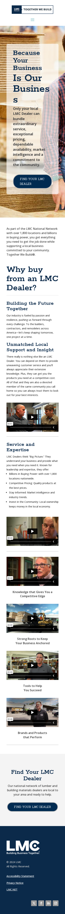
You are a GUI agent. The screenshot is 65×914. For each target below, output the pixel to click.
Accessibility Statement (20, 876)
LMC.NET (12, 889)
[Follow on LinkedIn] (48, 903)
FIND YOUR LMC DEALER (32, 181)
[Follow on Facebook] (41, 903)
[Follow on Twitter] (34, 903)
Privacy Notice (14, 883)
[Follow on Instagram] (55, 903)
